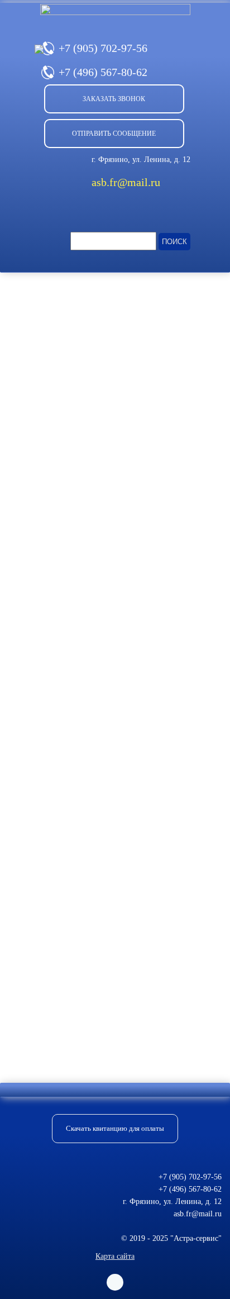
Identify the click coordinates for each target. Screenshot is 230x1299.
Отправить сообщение (114, 133)
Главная (21, 288)
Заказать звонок (114, 99)
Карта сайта (115, 1256)
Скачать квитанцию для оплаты (115, 1128)
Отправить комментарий (73, 1035)
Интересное (69, 288)
